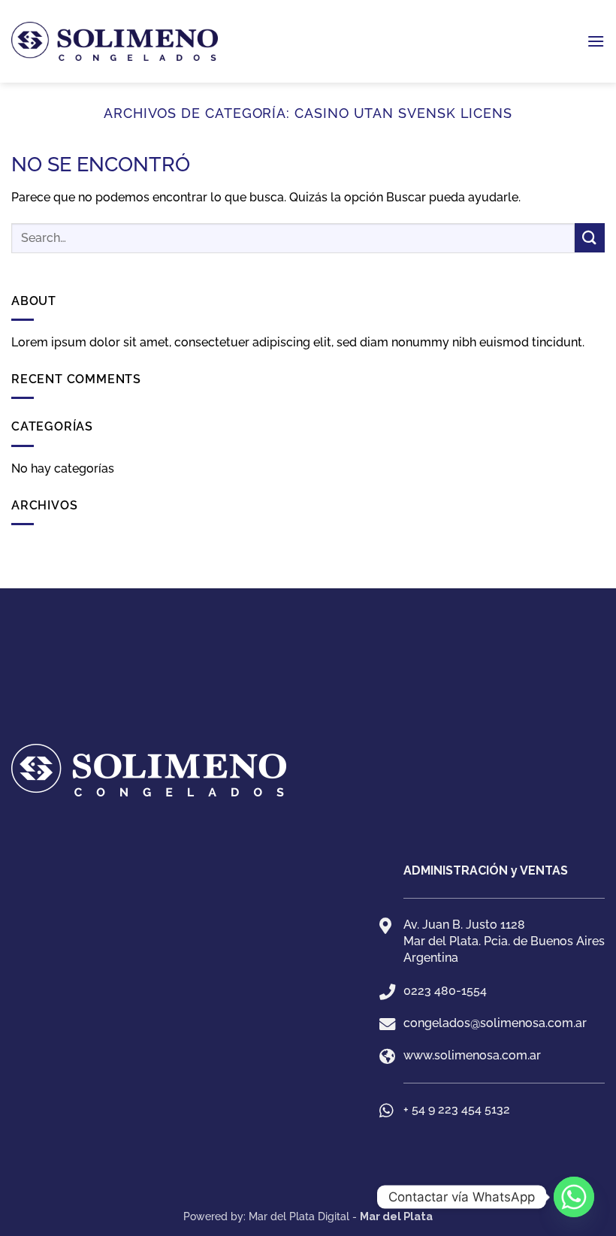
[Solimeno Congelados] (308, 704)
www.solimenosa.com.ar (472, 1055)
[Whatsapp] (574, 1197)
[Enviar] (590, 237)
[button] (596, 41)
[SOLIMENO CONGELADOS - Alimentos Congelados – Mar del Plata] (114, 42)
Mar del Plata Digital (299, 1216)
